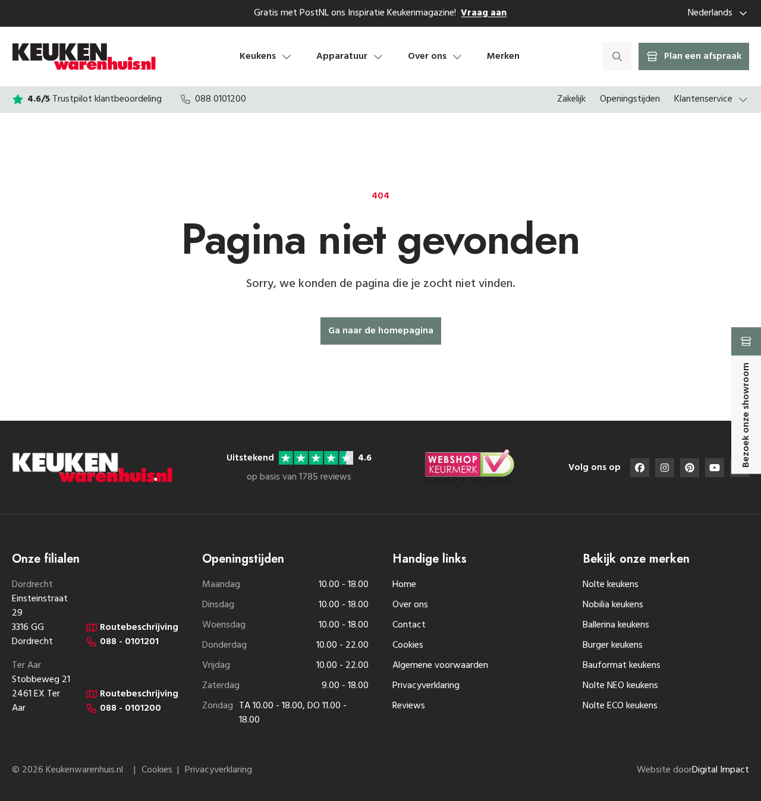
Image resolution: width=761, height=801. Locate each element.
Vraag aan (484, 13)
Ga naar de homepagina (380, 331)
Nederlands (710, 13)
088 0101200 (220, 99)
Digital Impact (720, 770)
